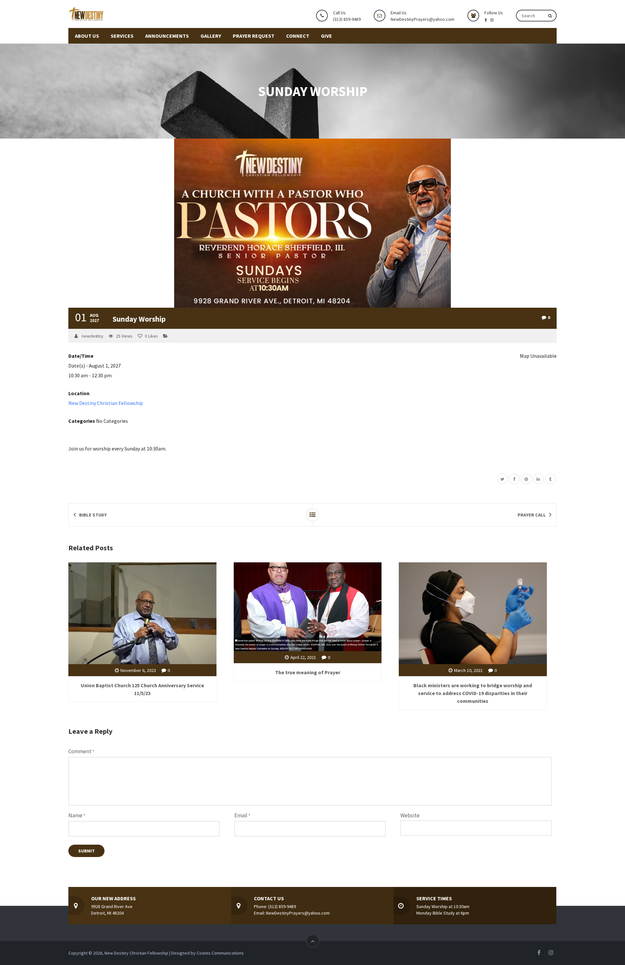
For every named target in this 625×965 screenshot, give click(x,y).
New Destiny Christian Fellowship (105, 403)
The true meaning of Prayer (307, 672)
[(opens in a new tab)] (308, 606)
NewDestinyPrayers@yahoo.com (422, 19)
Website (410, 815)
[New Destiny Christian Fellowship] (87, 13)
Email (242, 815)
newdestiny (92, 336)
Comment (81, 751)
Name (76, 815)
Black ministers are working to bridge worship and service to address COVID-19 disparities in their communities (472, 693)
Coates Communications (220, 953)
